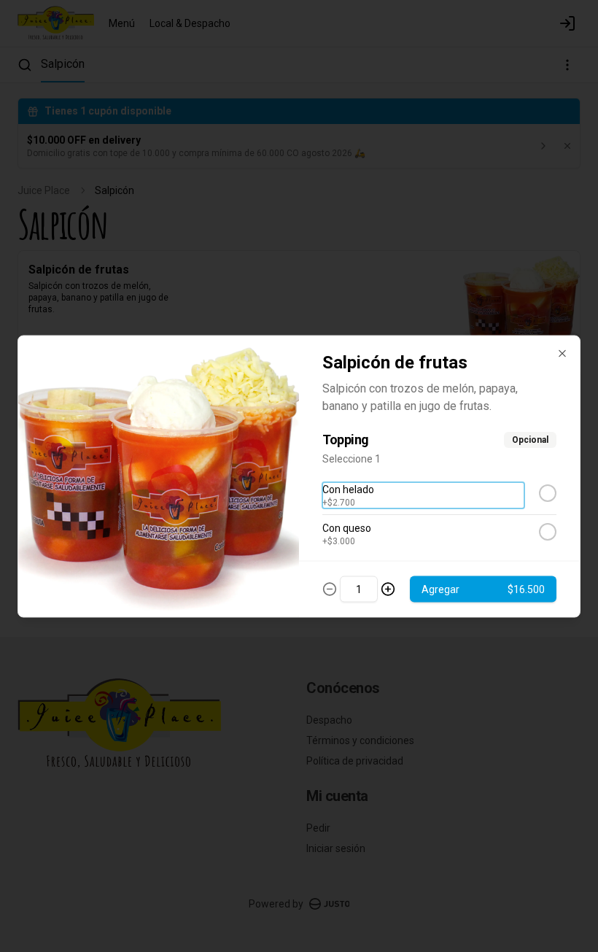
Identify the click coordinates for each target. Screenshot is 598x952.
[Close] (562, 353)
